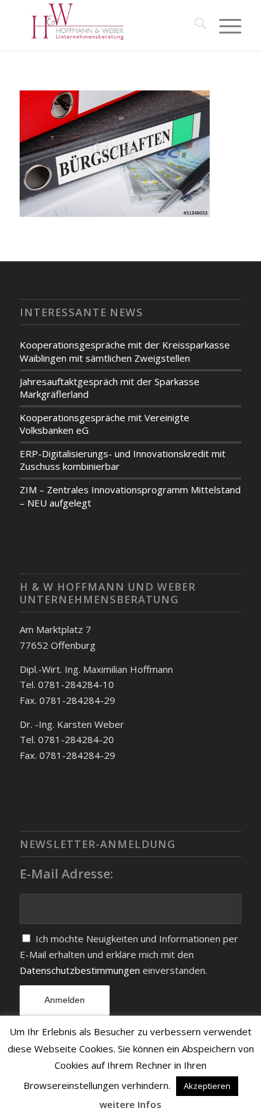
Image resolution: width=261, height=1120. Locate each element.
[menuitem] (194, 25)
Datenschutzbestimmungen (81, 970)
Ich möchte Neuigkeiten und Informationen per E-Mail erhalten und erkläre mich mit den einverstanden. (129, 954)
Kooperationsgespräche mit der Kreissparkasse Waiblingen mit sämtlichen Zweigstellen (125, 351)
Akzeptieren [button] (207, 1086)
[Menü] (224, 25)
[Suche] (194, 25)
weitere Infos (130, 1104)
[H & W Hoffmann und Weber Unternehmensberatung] (108, 25)
